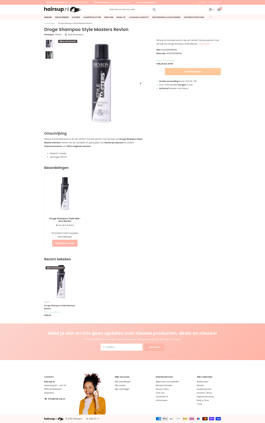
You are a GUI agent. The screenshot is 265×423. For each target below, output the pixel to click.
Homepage (49, 23)
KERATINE (108, 17)
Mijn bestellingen (123, 381)
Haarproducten (204, 389)
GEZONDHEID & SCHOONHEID (166, 17)
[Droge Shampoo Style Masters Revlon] (61, 282)
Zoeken (154, 9)
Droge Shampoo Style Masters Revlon (59, 307)
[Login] (211, 9)
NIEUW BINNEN (62, 17)
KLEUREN (76, 17)
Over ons (160, 392)
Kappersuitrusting (205, 396)
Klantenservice (164, 376)
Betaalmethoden (164, 385)
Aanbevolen (202, 381)
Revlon (58, 34)
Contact (202, 2)
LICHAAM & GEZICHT (139, 17)
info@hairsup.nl (56, 398)
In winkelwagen (193, 71)
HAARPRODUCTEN (92, 17)
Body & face (203, 400)
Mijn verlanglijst (122, 389)
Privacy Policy (162, 389)
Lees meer (204, 43)
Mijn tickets (120, 385)
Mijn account (122, 376)
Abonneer (154, 347)
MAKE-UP (121, 17)
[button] (141, 83)
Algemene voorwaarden (167, 381)
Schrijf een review (64, 243)
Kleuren (200, 385)
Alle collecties (204, 376)
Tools (199, 404)
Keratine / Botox (204, 392)
